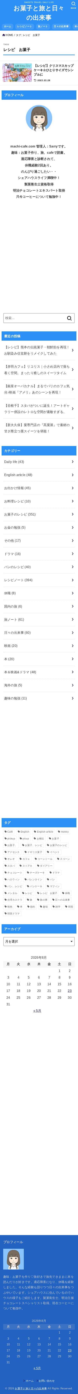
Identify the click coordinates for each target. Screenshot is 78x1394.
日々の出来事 (61, 26)
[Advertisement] (39, 259)
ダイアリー (46, 865)
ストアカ (27, 865)
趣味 (45, 906)
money (65, 831)
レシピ (28, 893)
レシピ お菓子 (48, 893)
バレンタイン (34, 879)
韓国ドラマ (13, 913)
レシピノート (24, 26)
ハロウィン (13, 879)
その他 (12, 540)
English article (18, 475)
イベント (55, 852)
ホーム (7, 26)
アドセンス (13, 852)
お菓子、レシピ (33, 845)
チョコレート (14, 872)
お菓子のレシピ (20, 514)
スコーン (65, 859)
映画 (11, 645)
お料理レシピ (17, 501)
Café (10, 831)
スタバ (11, 865)
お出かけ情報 (17, 488)
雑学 (57, 906)
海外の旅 (13, 685)
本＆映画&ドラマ (20, 672)
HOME (9, 35)
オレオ (11, 859)
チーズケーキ (37, 872)
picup (26, 838)
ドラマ (12, 554)
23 (70, 991)
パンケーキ (36, 886)
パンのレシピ (17, 567)
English (25, 831)
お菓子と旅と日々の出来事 (39, 13)
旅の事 (43, 899)
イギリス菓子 (34, 852)
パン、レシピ (14, 886)
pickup (11, 838)
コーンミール (45, 859)
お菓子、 (12, 845)
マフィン (55, 886)
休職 (10, 593)
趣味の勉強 (15, 698)
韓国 (70, 906)
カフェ (26, 859)
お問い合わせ (47, 1380)
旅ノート (43, 26)
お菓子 (55, 838)
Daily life (14, 462)
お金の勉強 (15, 527)
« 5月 (37, 1010)
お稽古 (40, 838)
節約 (32, 906)
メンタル (12, 893)
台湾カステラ (14, 899)
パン (52, 879)
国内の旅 (13, 606)
